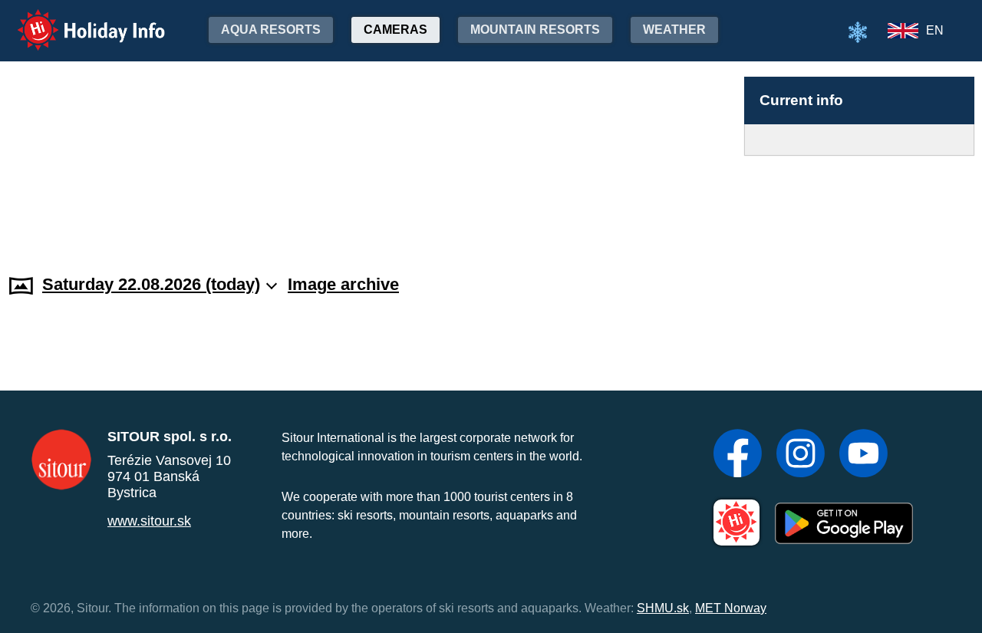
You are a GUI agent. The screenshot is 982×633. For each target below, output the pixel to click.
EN (935, 30)
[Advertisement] (859, 200)
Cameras (395, 29)
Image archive (343, 284)
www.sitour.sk (149, 521)
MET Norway (730, 608)
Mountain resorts (535, 29)
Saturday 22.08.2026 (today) (151, 284)
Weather (674, 29)
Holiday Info (77, 19)
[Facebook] (737, 455)
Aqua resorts (271, 29)
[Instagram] (800, 455)
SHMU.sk (663, 608)
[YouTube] (863, 455)
